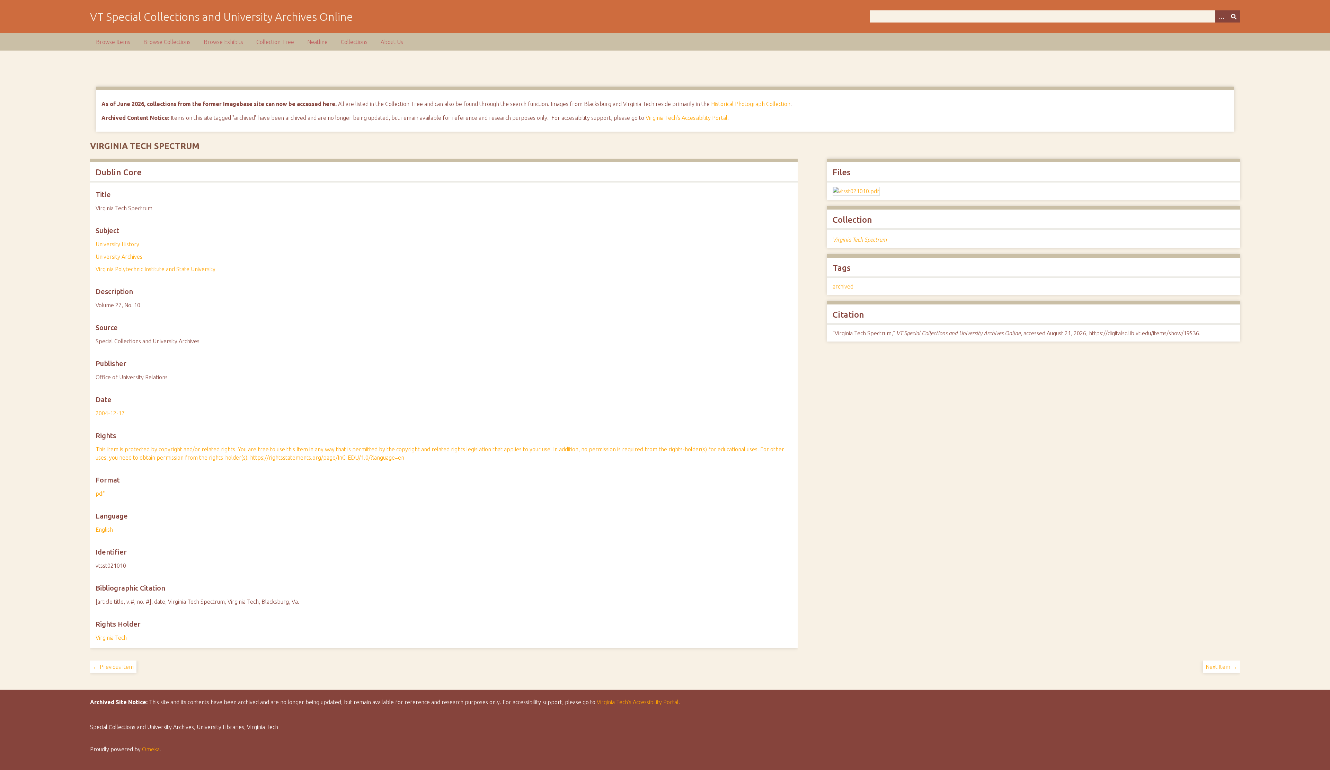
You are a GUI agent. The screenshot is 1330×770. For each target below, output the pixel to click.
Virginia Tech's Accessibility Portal (686, 118)
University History (117, 244)
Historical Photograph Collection (750, 104)
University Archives (119, 257)
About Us (392, 42)
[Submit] (1233, 16)
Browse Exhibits (223, 42)
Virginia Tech (111, 638)
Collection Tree (275, 42)
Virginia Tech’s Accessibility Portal (638, 702)
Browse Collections (166, 42)
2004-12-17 (110, 413)
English (104, 529)
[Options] (1221, 16)
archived (843, 286)
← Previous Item (113, 667)
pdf (100, 493)
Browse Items (113, 42)
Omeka (151, 749)
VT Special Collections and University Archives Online (221, 16)
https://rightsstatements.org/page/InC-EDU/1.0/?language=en (327, 457)
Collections (354, 42)
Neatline (317, 42)
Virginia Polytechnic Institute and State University (155, 269)
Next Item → (1221, 667)
